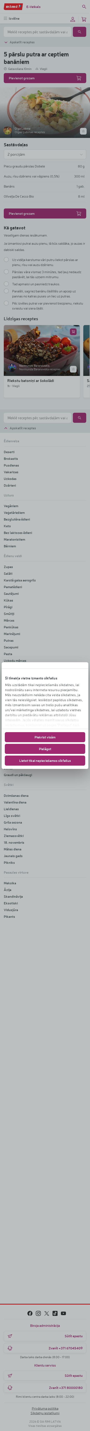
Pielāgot (45, 749)
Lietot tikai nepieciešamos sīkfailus (45, 760)
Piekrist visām (45, 737)
